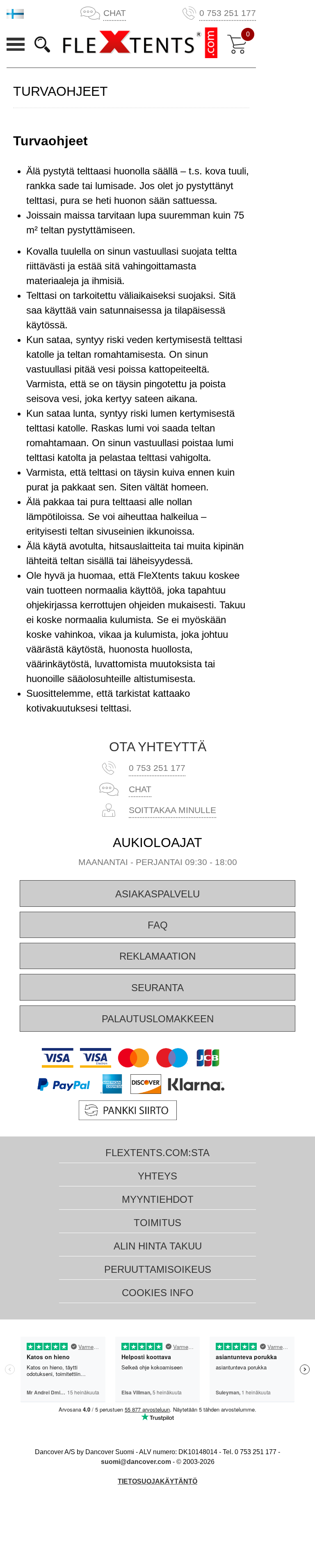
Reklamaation (157, 956)
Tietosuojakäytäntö (157, 1481)
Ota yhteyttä (157, 746)
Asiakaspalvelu (157, 893)
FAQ (158, 925)
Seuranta (157, 987)
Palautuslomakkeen (158, 1018)
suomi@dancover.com (136, 1461)
